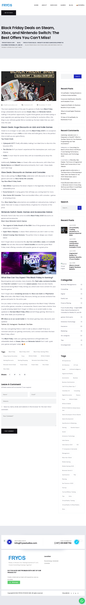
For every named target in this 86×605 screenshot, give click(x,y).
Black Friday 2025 (24, 352)
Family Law (64, 298)
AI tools (76, 365)
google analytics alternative (69, 170)
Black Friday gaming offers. (41, 352)
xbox (63, 509)
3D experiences (66, 360)
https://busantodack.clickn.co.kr (71, 183)
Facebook (21, 324)
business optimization (68, 382)
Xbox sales (6, 369)
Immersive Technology (68, 322)
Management (66, 453)
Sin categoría (65, 335)
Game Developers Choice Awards (71, 414)
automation (65, 378)
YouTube (29, 324)
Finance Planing (66, 303)
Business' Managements (68, 284)
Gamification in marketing (69, 423)
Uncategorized (65, 345)
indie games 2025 (67, 444)
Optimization (66, 475)
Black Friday (12, 352)
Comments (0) (28, 105)
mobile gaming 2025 (68, 466)
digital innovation (67, 395)
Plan (75, 475)
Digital (63, 294)
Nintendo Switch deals (9, 364)
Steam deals (23, 364)
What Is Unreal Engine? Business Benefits (75, 267)
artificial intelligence (75, 369)
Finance (78, 395)
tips (63, 496)
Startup (64, 487)
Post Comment (9, 431)
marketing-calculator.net (68, 135)
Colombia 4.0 (66, 391)
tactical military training (69, 492)
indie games (65, 440)
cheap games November (10, 356)
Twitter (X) (5, 324)
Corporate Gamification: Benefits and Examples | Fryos (75, 244)
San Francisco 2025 (67, 483)
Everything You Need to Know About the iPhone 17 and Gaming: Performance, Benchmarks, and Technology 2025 (71, 152)
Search (78, 76)
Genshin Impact (75, 427)
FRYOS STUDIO (33, 356)
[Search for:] (71, 207)
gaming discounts (8, 360)
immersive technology (68, 436)
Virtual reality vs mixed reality (70, 505)
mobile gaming (66, 462)
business (75, 378)
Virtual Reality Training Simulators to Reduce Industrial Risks (75, 231)
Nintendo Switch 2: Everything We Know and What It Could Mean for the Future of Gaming (71, 187)
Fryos (23, 356)
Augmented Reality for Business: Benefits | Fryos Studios (75, 256)
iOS (78, 444)
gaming (64, 427)
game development (67, 419)
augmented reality (67, 373)
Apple (63, 369)
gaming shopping (23, 360)
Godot (64, 432)
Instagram (13, 324)
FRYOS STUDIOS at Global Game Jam (71, 409)
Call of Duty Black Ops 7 (69, 386)
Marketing (64, 331)
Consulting (64, 289)
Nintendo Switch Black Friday (40, 360)
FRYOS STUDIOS (45, 356)
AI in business (65, 365)
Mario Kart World (67, 457)
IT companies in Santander (69, 449)
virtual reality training (68, 500)
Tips (62, 340)
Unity (70, 496)
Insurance (64, 326)
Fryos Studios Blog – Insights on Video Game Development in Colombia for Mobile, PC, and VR (71, 310)
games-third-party (67, 317)
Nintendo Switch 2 (67, 470)
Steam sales (34, 364)
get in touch (9, 12)
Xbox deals (45, 364)
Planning (64, 479)
